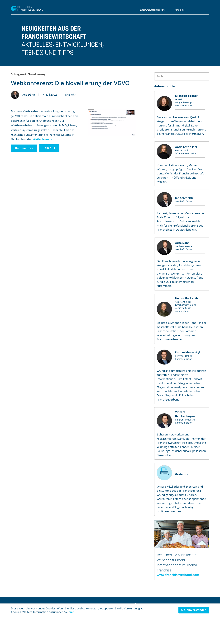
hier (71, 612)
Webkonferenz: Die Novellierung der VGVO (70, 83)
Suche (205, 76)
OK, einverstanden (193, 610)
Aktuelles (180, 9)
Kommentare (24, 148)
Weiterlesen (42, 139)
